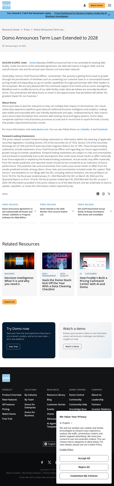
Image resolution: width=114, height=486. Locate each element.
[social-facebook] (42, 462)
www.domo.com (39, 129)
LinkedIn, (85, 129)
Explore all (9, 302)
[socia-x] (49, 462)
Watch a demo (72, 346)
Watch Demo (97, 5)
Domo (32, 62)
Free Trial (13, 346)
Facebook (102, 129)
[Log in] (84, 5)
